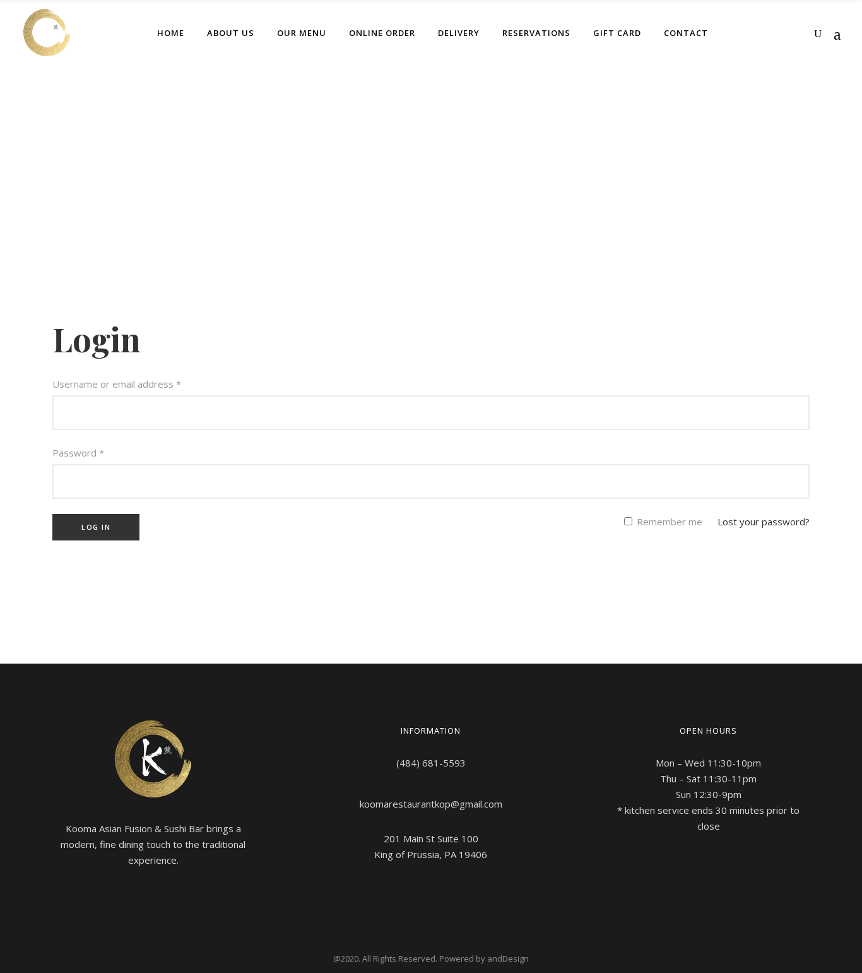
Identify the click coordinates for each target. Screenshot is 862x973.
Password (78, 452)
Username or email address (116, 384)
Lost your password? (763, 521)
